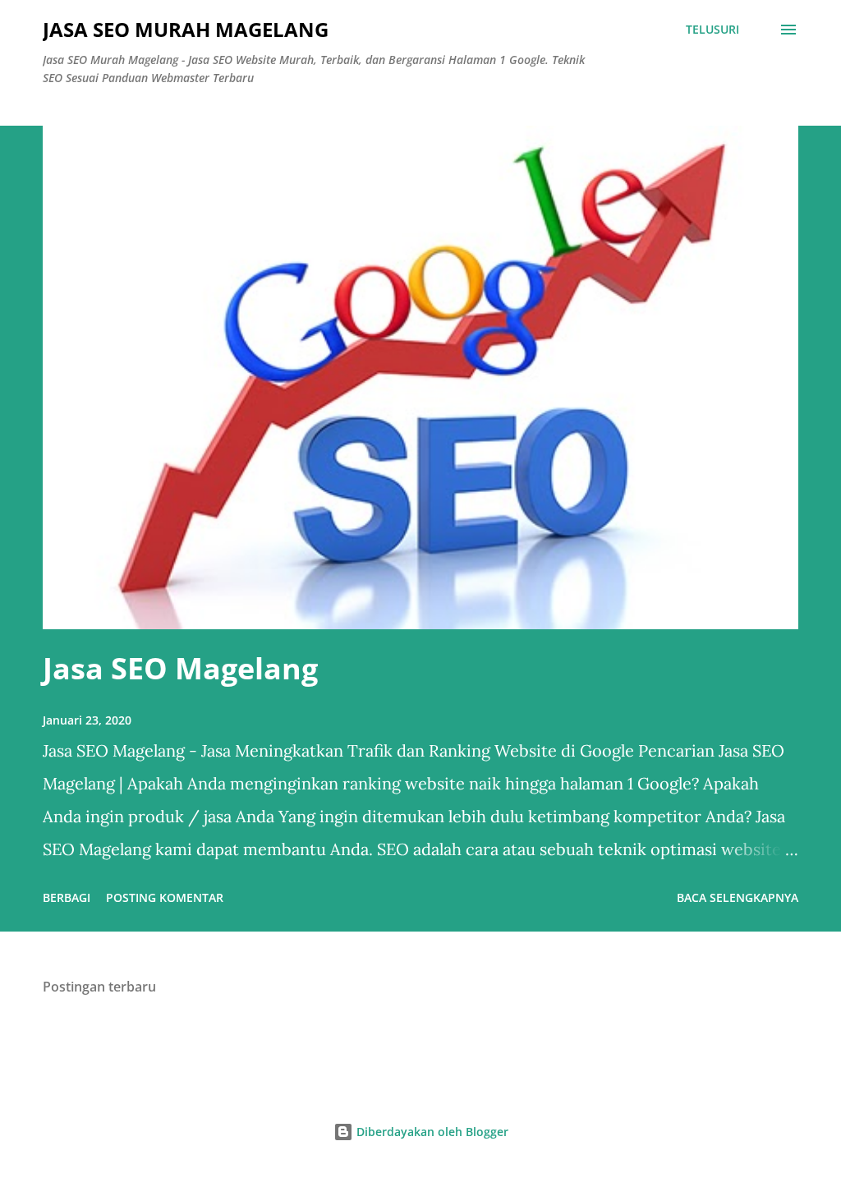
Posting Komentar (164, 897)
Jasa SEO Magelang (180, 668)
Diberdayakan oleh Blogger (430, 1131)
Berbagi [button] (66, 897)
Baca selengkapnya (737, 897)
